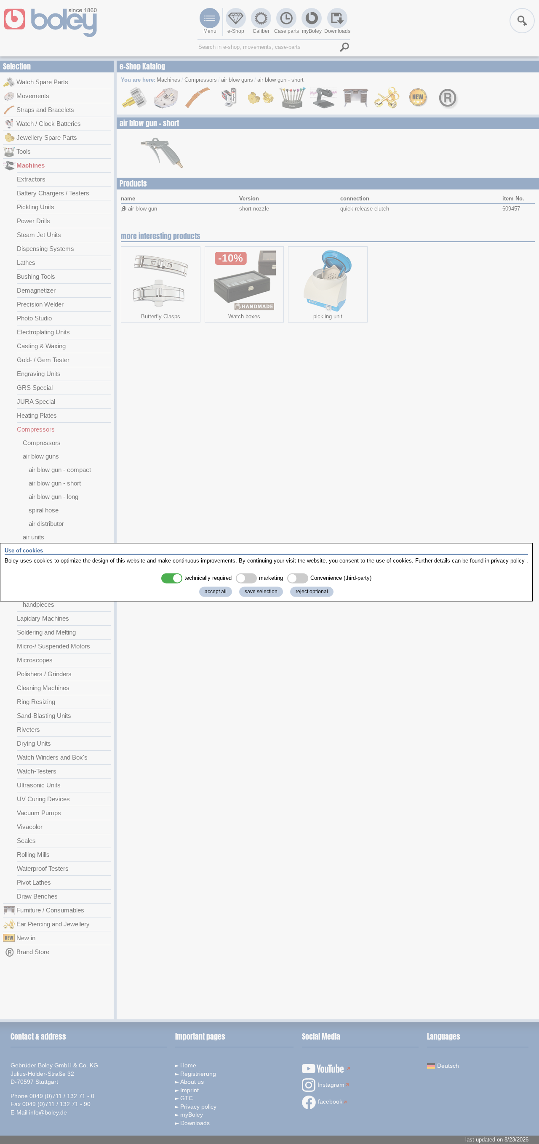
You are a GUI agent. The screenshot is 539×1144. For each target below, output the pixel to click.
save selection (261, 592)
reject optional (312, 592)
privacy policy (508, 561)
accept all (216, 592)
